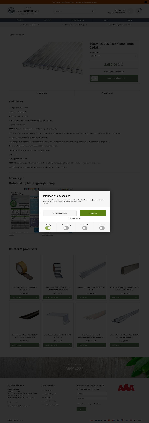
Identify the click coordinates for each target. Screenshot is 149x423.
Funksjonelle (85, 225)
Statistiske (102, 225)
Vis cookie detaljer (74, 218)
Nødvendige (48, 225)
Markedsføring (66, 225)
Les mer (45, 203)
